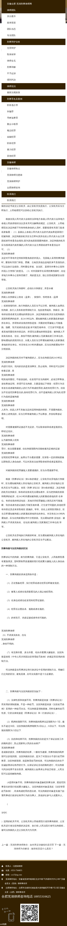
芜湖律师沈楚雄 (14, 175)
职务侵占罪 (12, 105)
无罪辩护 (11, 48)
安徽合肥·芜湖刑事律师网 (19, 4)
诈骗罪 (10, 111)
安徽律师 (11, 162)
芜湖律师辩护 (13, 181)
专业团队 (11, 35)
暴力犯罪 (11, 149)
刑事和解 (11, 67)
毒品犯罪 (11, 130)
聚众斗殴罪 (12, 124)
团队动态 (11, 29)
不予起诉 (11, 73)
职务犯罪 (11, 143)
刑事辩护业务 (13, 42)
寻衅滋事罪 (12, 118)
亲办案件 (11, 16)
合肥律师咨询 (13, 188)
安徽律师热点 (13, 168)
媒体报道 (11, 23)
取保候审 (11, 54)
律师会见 (11, 61)
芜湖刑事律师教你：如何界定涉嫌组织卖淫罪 (32, 845)
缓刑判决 (11, 80)
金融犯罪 (11, 137)
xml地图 (3, 924)
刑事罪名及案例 (14, 99)
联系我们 (11, 194)
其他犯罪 (11, 156)
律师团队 (11, 10)
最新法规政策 (13, 92)
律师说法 (11, 86)
